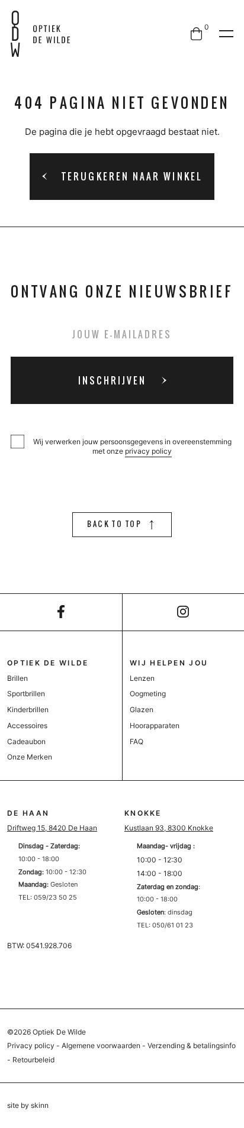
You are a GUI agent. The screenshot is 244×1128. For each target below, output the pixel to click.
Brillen (17, 678)
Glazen (141, 709)
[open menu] (226, 33)
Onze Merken (29, 756)
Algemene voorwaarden (101, 1045)
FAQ (136, 741)
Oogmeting (148, 693)
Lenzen (142, 678)
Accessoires (27, 725)
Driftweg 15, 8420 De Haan (52, 827)
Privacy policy (30, 1045)
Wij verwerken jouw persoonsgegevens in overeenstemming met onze (132, 446)
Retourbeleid (33, 1059)
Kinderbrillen (28, 709)
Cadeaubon (26, 741)
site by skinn (28, 1105)
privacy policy (148, 451)
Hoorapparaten (154, 725)
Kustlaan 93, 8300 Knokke (168, 827)
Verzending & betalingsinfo (191, 1045)
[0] (196, 33)
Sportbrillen (26, 693)
